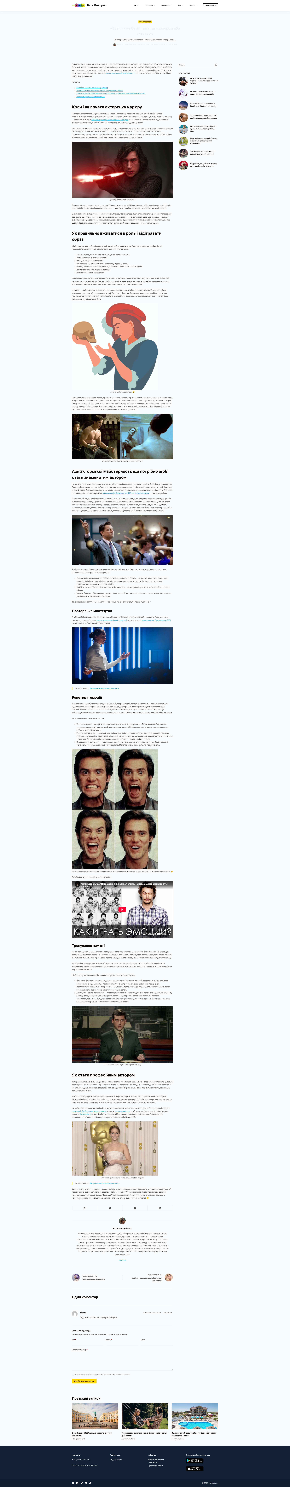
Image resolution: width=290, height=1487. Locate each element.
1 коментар (172, 45)
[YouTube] (86, 1483)
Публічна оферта (155, 1465)
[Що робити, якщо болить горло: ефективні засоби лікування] (183, 165)
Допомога (152, 1462)
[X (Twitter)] (109, 1208)
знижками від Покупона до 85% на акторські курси (126, 493)
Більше (192, 5)
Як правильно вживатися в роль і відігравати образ (99, 90)
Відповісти (168, 1312)
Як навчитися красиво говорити (104, 688)
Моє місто (165, 5)
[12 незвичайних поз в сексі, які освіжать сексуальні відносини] (183, 117)
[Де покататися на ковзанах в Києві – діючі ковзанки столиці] (183, 105)
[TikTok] (90, 1483)
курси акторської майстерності (120, 73)
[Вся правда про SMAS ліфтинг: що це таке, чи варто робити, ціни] (183, 129)
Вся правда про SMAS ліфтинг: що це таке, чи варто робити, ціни (203, 128)
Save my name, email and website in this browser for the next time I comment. (102, 1375)
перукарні (76, 1111)
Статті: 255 (122, 1260)
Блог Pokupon (97, 5)
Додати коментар (80, 1350)
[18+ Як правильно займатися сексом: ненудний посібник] (183, 153)
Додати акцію (116, 1459)
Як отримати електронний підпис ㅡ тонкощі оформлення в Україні (204, 80)
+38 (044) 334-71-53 (81, 1459)
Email (109, 1340)
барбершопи (87, 1111)
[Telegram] (82, 1483)
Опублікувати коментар (84, 1381)
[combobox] (196, 65)
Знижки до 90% (210, 5)
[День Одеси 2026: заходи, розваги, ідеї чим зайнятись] (95, 1416)
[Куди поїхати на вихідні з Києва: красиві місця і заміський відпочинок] (183, 141)
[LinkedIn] (160, 1208)
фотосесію (84, 1114)
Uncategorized (145, 22)
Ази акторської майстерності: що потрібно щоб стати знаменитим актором (110, 93)
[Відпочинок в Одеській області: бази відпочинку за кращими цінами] (195, 1416)
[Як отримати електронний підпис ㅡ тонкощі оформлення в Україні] (183, 81)
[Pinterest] (135, 1208)
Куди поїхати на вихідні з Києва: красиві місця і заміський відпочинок (203, 140)
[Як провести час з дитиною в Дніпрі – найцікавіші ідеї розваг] (145, 1416)
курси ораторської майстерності (112, 620)
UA (135, 5)
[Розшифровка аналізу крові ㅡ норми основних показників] (183, 93)
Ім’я (74, 1340)
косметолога (100, 1111)
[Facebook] (84, 1208)
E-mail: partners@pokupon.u (84, 1465)
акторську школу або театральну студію (109, 120)
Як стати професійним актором (90, 96)
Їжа (179, 5)
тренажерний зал (122, 1111)
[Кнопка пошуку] (216, 65)
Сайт (143, 1340)
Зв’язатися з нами (156, 1459)
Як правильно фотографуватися (104, 1183)
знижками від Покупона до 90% (156, 620)
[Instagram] (77, 1483)
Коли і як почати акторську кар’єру (92, 87)
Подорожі (149, 5)
